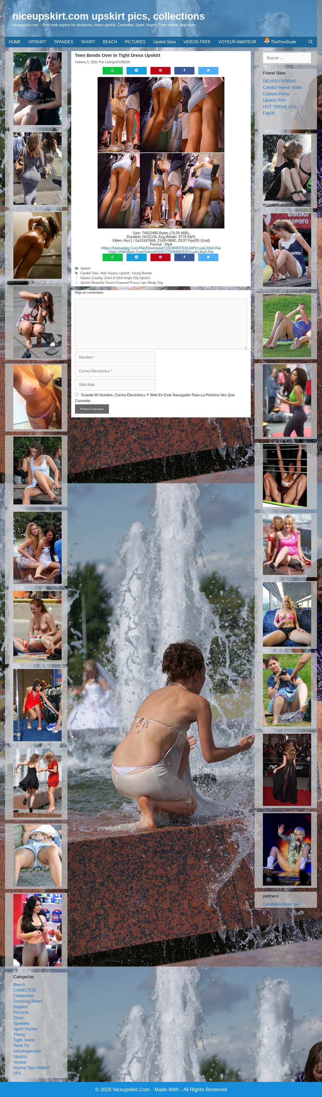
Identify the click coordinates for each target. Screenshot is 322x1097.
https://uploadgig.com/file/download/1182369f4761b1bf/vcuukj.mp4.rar (161, 248)
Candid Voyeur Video (282, 87)
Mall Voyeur (108, 273)
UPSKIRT (37, 42)
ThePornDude (283, 42)
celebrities (23, 995)
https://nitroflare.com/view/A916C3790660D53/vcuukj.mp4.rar (161, 252)
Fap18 (268, 113)
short (18, 1017)
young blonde (142, 273)
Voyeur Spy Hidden (31, 1067)
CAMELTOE (24, 990)
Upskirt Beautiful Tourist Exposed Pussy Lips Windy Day (121, 283)
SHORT (88, 42)
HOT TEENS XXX (279, 106)
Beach (19, 984)
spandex (21, 1023)
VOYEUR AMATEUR (237, 42)
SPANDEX (63, 42)
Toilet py (21, 1045)
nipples (20, 1006)
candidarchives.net (281, 904)
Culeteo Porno (276, 94)
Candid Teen (89, 273)
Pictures (21, 1012)
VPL (17, 1073)
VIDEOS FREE (197, 42)
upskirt (85, 268)
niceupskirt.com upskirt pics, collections (108, 16)
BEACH (110, 42)
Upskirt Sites (164, 42)
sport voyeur (25, 1029)
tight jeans (24, 1040)
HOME (15, 42)
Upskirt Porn (275, 100)
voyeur (19, 1062)
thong (19, 1034)
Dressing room (28, 1001)
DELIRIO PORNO (279, 81)
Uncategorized (27, 1051)
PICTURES (135, 42)
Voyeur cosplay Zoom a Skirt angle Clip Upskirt (115, 278)
